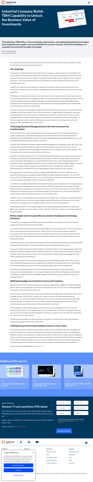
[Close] (33, 453)
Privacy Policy (46, 473)
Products (26, 449)
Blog (47, 454)
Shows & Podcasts (51, 460)
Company (71, 449)
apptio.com (40, 346)
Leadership (72, 454)
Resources (49, 449)
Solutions (4, 449)
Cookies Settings (55, 473)
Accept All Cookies (18, 465)
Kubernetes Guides (51, 457)
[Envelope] (37, 442)
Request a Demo (64, 431)
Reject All (18, 470)
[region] (18, 465)
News (70, 460)
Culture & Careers (74, 452)
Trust (70, 457)
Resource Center (51, 452)
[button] (88, 2)
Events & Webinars (51, 463)
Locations (71, 463)
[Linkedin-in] (29, 442)
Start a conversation (20, 426)
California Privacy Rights (68, 473)
